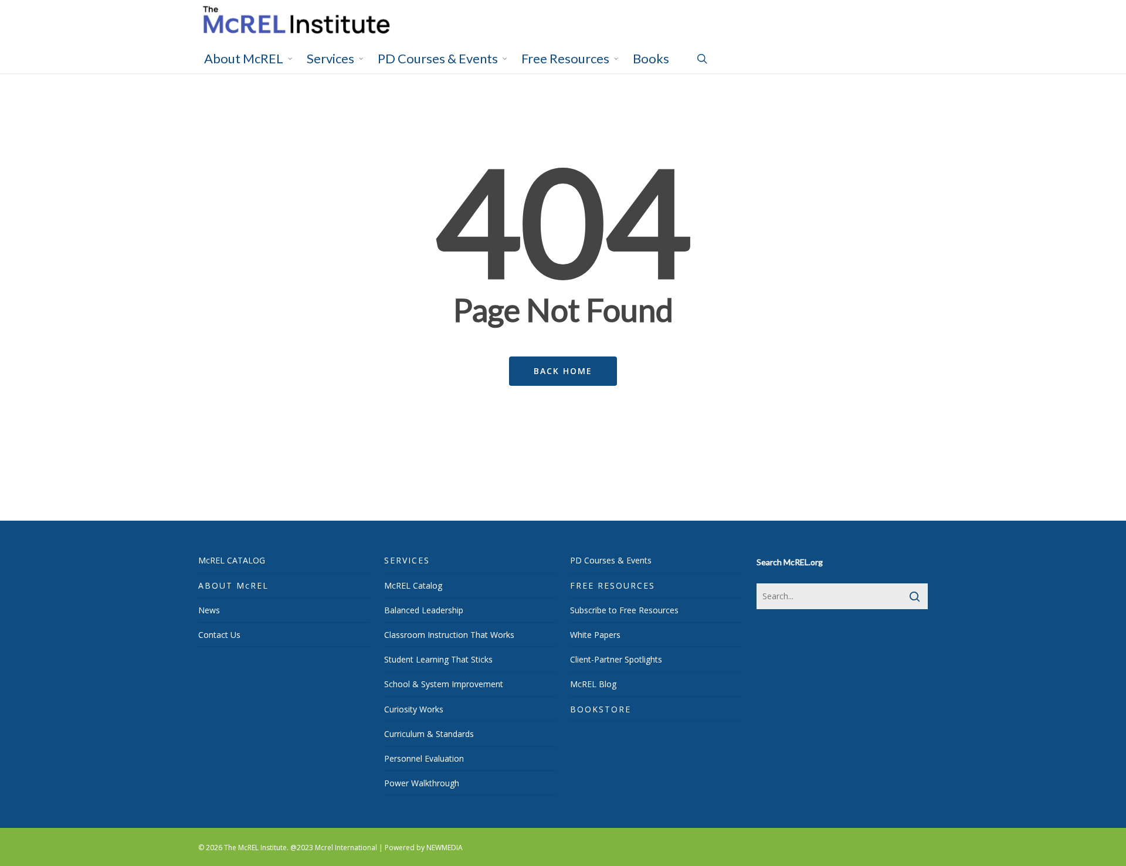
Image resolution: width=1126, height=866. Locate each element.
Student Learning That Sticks (438, 659)
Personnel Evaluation (424, 758)
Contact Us (219, 634)
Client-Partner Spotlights (616, 659)
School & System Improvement (443, 684)
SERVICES (407, 560)
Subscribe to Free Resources (624, 610)
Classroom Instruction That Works (449, 634)
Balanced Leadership (423, 610)
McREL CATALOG (231, 560)
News (209, 610)
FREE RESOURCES (612, 585)
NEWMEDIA (444, 848)
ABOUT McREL (233, 585)
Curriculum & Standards (429, 733)
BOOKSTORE (600, 709)
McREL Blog (593, 684)
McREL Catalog (413, 585)
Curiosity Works (413, 709)
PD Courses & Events (611, 560)
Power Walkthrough (421, 783)
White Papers (595, 634)
